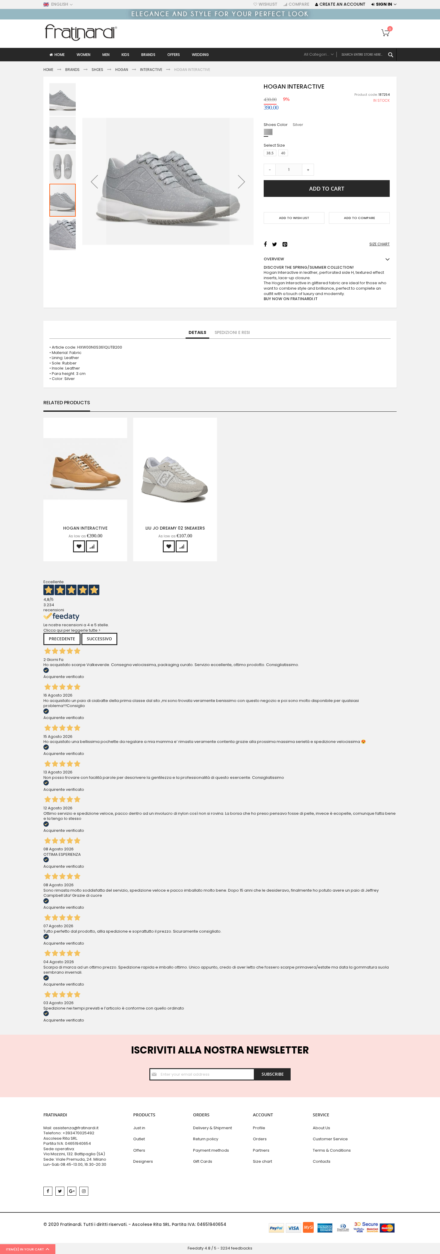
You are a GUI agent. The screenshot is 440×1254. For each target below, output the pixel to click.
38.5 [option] (270, 153)
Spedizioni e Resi (232, 332)
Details (197, 332)
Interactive (151, 69)
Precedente (62, 639)
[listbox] (328, 133)
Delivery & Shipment (212, 1128)
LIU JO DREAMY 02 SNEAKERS (175, 528)
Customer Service (330, 1139)
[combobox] (349, 55)
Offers (139, 1150)
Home (48, 69)
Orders (260, 1139)
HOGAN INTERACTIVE (85, 528)
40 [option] (283, 153)
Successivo (99, 639)
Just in (139, 1128)
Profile (259, 1128)
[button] (94, 182)
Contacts (321, 1161)
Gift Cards (202, 1161)
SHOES (97, 69)
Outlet (139, 1139)
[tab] (197, 333)
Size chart (262, 1161)
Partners (261, 1150)
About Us (321, 1128)
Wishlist (268, 4)
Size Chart (379, 244)
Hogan (121, 69)
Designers (143, 1161)
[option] (268, 132)
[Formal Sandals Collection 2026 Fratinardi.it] (220, 18)
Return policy (205, 1139)
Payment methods (211, 1150)
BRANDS (72, 69)
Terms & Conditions (332, 1150)
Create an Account (342, 4)
